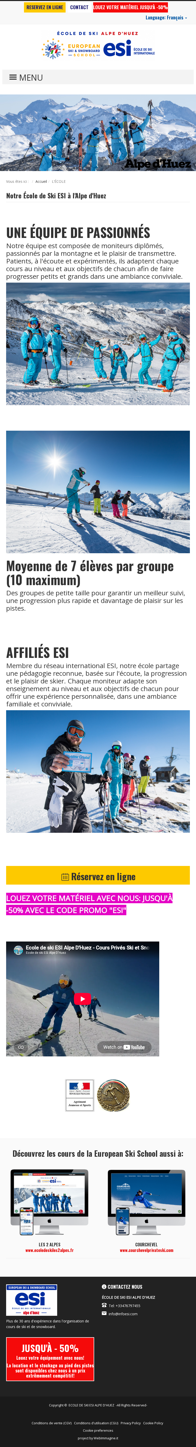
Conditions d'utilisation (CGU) (96, 1423)
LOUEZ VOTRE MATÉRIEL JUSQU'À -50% (130, 7)
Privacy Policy (131, 1423)
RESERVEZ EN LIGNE (45, 7)
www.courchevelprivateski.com (146, 1250)
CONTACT (79, 7)
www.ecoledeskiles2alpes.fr (50, 1250)
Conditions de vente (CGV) (51, 1423)
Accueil (41, 181)
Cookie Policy (153, 1423)
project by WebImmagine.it (98, 1438)
